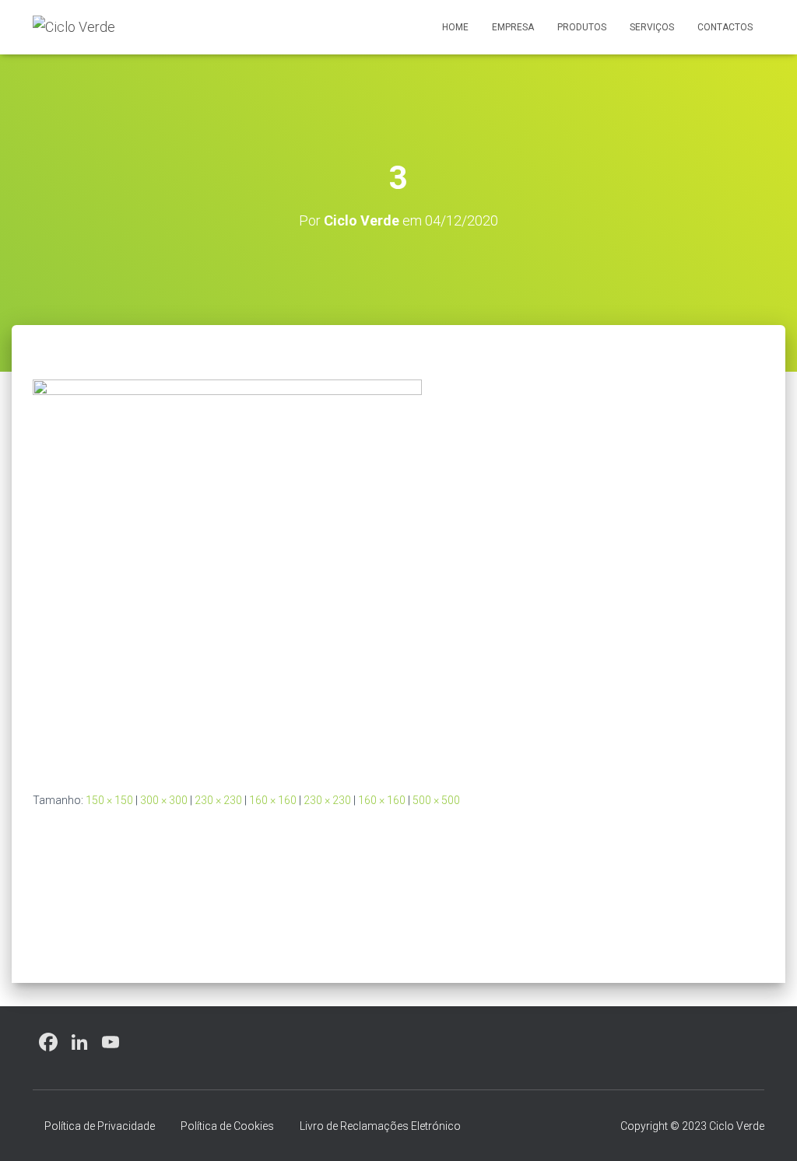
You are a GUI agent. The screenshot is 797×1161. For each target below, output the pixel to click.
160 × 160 (273, 800)
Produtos (581, 27)
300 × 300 (164, 800)
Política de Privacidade (99, 1126)
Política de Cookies (227, 1126)
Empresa (513, 27)
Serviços (652, 27)
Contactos (725, 27)
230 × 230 (218, 800)
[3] (227, 573)
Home (455, 27)
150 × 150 (109, 800)
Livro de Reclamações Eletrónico (380, 1126)
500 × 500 (436, 800)
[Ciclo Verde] (74, 27)
